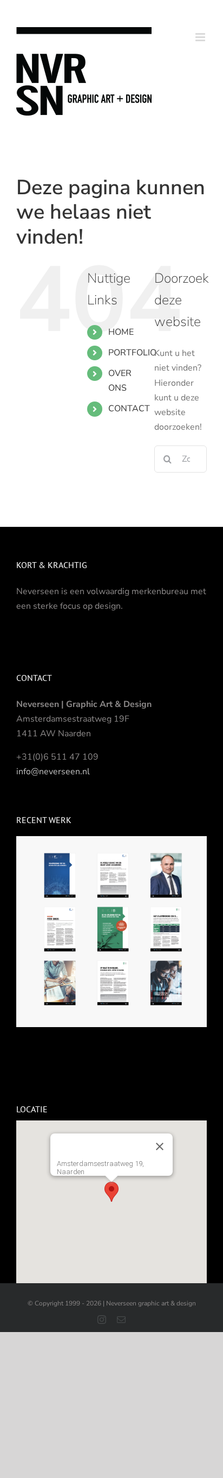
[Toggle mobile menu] (201, 37)
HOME (121, 332)
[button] (111, 1191)
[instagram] (101, 1319)
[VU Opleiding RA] (111, 931)
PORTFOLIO (132, 353)
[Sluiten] (160, 1146)
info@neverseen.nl (53, 772)
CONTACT (129, 409)
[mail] (121, 1319)
